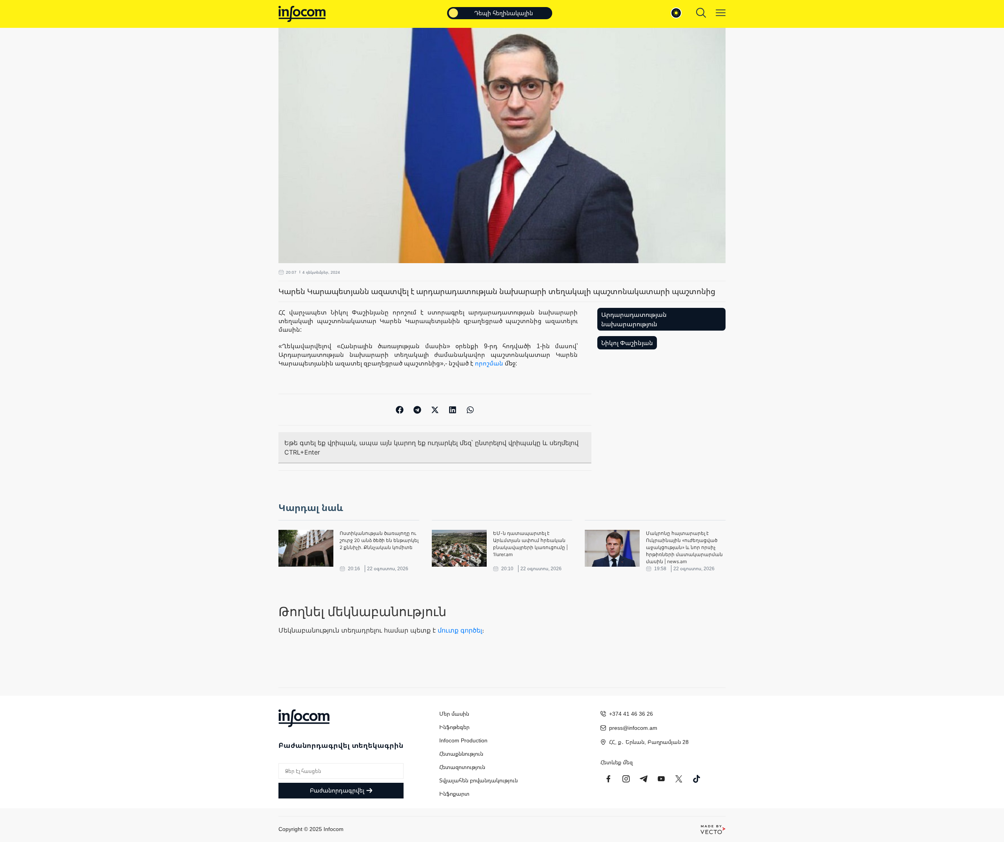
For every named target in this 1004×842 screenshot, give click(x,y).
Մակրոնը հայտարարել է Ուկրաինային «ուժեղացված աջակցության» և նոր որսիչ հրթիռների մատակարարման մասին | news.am (684, 547)
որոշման (489, 363)
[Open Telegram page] (643, 779)
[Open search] (701, 13)
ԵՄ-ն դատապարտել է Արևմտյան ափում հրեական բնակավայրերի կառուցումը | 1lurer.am (530, 543)
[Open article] (305, 548)
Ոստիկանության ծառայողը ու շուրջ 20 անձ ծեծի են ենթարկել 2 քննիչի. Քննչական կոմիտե (379, 540)
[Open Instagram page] (626, 779)
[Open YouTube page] (661, 779)
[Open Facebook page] (608, 779)
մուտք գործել (460, 630)
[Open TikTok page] (696, 779)
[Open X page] (679, 779)
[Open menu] (721, 13)
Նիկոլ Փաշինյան (627, 342)
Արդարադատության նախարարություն (634, 319)
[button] (400, 409)
